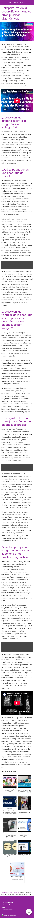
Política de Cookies (8, 910)
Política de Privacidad (9, 905)
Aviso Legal (5, 907)
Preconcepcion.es (17, 2)
